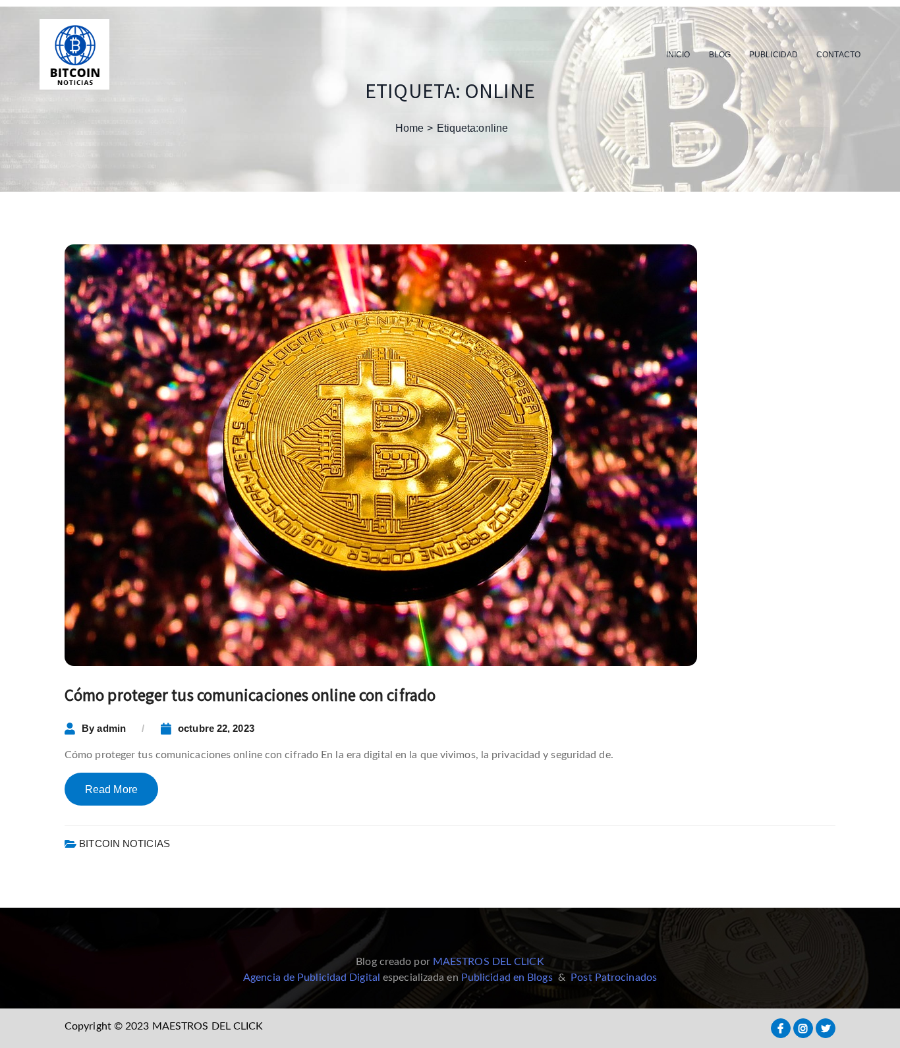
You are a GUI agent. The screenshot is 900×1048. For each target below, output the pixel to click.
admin (111, 728)
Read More (111, 789)
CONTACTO (838, 54)
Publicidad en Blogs (507, 977)
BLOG (720, 54)
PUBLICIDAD (773, 54)
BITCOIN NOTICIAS (124, 843)
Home (409, 128)
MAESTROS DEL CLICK (488, 961)
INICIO (678, 54)
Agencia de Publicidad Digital (311, 977)
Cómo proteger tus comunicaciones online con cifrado (250, 694)
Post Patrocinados (614, 977)
